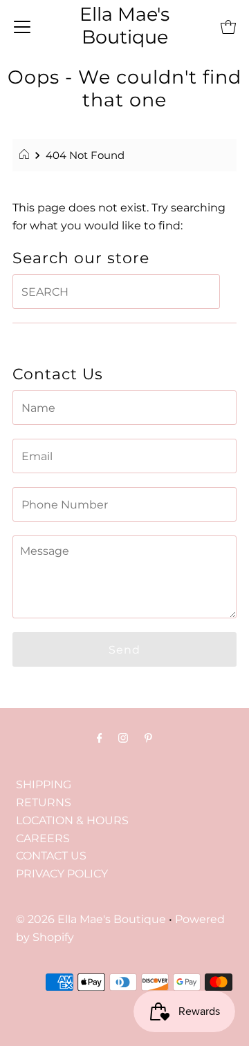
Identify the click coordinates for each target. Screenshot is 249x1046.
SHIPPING (43, 784)
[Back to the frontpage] (26, 155)
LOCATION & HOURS (72, 820)
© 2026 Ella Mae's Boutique (91, 919)
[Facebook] (99, 738)
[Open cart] (228, 26)
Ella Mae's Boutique (124, 25)
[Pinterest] (148, 738)
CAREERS (43, 838)
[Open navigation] (22, 26)
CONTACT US (51, 855)
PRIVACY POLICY (62, 873)
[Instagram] (123, 738)
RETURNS (43, 802)
